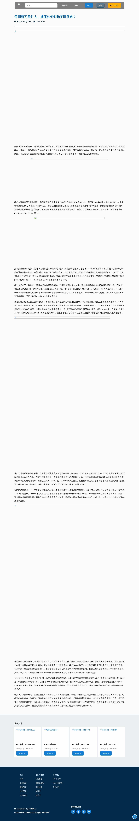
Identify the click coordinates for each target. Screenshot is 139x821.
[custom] (89, 812)
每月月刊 (56, 787)
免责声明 (23, 795)
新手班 (38, 795)
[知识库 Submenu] (69, 5)
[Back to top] (134, 816)
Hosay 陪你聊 (57, 783)
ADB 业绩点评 (50, 744)
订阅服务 (39, 779)
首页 (21, 779)
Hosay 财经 (57, 779)
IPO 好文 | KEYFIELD (25, 744)
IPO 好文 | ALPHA (107, 744)
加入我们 (23, 791)
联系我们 (23, 787)
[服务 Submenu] (80, 5)
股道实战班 (40, 783)
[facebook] (73, 812)
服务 (76, 5)
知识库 (64, 5)
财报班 (38, 791)
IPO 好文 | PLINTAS (80, 744)
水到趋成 (39, 787)
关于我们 (23, 783)
